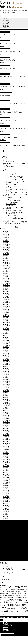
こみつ (19, 586)
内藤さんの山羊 (24, 589)
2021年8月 (6, 329)
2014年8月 (6, 466)
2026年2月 (6, 241)
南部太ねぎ (22, 593)
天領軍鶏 (10, 595)
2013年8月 (6, 485)
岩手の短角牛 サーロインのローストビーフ (15, 163)
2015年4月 (6, 453)
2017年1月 (6, 418)
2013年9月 (6, 484)
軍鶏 (25, 608)
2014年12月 (6, 459)
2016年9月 (6, 425)
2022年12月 (6, 303)
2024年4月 (6, 276)
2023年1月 (6, 301)
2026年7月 (6, 232)
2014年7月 (6, 467)
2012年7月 (6, 506)
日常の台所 (6, 160)
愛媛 (19, 597)
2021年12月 (6, 322)
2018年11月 (6, 382)
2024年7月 (6, 272)
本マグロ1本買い (5, 600)
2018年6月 (6, 391)
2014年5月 (6, 471)
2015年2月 (6, 456)
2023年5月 (6, 294)
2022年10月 (6, 306)
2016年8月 (6, 426)
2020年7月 (6, 350)
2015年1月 (6, 457)
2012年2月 (6, 515)
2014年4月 (6, 472)
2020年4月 (6, 355)
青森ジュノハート (19, 611)
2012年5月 (6, 510)
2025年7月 (6, 252)
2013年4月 (6, 492)
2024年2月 (6, 280)
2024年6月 (6, 273)
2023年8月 (6, 290)
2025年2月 (6, 260)
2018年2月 (6, 397)
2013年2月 (6, 495)
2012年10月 (6, 502)
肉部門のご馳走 (10, 608)
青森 (6, 611)
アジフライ (9, 588)
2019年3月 (6, 376)
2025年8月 (6, 250)
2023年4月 (6, 296)
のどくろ (3, 587)
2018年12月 (6, 381)
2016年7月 (6, 428)
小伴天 (13, 595)
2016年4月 (6, 433)
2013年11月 (6, 480)
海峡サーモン (20, 602)
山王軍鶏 (8, 597)
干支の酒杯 (13, 597)
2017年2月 (6, 417)
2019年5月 (6, 373)
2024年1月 (6, 281)
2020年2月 (6, 358)
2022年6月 (6, 312)
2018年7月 (6, 389)
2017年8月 (6, 407)
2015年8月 (6, 446)
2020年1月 (6, 360)
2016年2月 (6, 436)
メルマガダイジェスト (6, 92)
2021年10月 (6, 325)
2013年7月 (6, 487)
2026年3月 (6, 239)
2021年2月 (6, 338)
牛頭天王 (8, 605)
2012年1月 (6, 516)
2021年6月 (6, 332)
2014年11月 (6, 461)
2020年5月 (6, 353)
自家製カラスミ (16, 608)
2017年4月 (6, 413)
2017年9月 (6, 405)
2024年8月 (6, 270)
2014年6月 (6, 469)
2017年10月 (6, 404)
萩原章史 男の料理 (8, 20)
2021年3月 (6, 337)
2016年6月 (6, 430)
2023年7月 (6, 291)
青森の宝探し (11, 611)
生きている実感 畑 (8, 161)
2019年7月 (6, 369)
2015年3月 (6, 454)
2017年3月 (6, 415)
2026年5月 (6, 236)
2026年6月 (6, 234)
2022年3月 (6, 317)
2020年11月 (6, 343)
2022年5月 (6, 314)
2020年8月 (6, 348)
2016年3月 (6, 435)
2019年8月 (6, 368)
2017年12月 (6, 400)
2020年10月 (6, 345)
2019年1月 (6, 379)
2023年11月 (6, 285)
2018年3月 (6, 396)
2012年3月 (6, 513)
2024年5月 (6, 275)
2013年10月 (6, 482)
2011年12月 (6, 518)
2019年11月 (6, 363)
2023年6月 (6, 293)
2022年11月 (6, 304)
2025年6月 (6, 254)
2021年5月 (6, 334)
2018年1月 (6, 399)
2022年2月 (6, 319)
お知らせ (5, 25)
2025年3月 (6, 259)
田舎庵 (13, 605)
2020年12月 (6, 342)
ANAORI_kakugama (7, 586)
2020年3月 (6, 356)
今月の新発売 (18, 589)
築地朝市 (19, 605)
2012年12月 (6, 498)
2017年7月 (6, 409)
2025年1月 (6, 262)
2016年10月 (6, 423)
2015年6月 (6, 449)
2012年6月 (6, 508)
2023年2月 (6, 299)
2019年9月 (6, 366)
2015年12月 (6, 440)
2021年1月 (6, 340)
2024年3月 (6, 278)
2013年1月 (6, 497)
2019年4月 (6, 374)
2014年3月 (6, 474)
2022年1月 (6, 320)
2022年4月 (6, 316)
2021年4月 (6, 335)
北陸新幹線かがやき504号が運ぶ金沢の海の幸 (16, 591)
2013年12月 (6, 479)
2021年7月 (6, 330)
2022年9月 (6, 307)
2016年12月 (6, 420)
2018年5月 (6, 392)
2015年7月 (6, 448)
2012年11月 (6, 500)
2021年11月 (6, 324)
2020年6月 (6, 351)
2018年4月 (6, 394)
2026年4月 (6, 237)
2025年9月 (6, 249)
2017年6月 (6, 410)
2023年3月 (6, 298)
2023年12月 (6, 283)
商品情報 (5, 23)
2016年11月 (6, 422)
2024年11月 (6, 265)
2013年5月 (6, 490)
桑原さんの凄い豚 (12, 602)
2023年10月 (6, 286)
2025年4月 (6, 257)
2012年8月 (6, 505)
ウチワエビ (15, 587)
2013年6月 (6, 488)
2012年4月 (6, 511)
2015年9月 (6, 444)
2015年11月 (6, 441)
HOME (5, 19)
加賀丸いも (3, 591)
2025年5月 (6, 255)
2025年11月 (6, 245)
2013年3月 (6, 493)
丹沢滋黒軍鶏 (11, 589)
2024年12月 (6, 263)
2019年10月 (6, 365)
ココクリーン (22, 588)
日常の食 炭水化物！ (9, 166)
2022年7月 (6, 311)
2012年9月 (6, 503)
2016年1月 (6, 438)
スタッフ (6, 589)
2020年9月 (6, 347)
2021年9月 (6, 327)
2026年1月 (6, 242)
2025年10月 (6, 247)
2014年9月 (6, 464)
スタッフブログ (7, 22)
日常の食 (5, 165)
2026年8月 (6, 231)
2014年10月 (6, 462)
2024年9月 (6, 268)
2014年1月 (6, 477)
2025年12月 (6, 244)
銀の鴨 (2, 611)
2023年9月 (6, 288)
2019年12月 (6, 361)
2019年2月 (6, 378)
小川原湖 (18, 595)
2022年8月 (6, 309)
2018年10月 (6, 384)
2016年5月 (6, 431)
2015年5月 (6, 451)
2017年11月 (6, 402)
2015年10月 (6, 443)
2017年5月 (6, 412)
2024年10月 (6, 267)
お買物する (6, 27)
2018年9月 (6, 386)
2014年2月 (6, 475)
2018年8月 (6, 387)
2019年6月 (6, 371)
